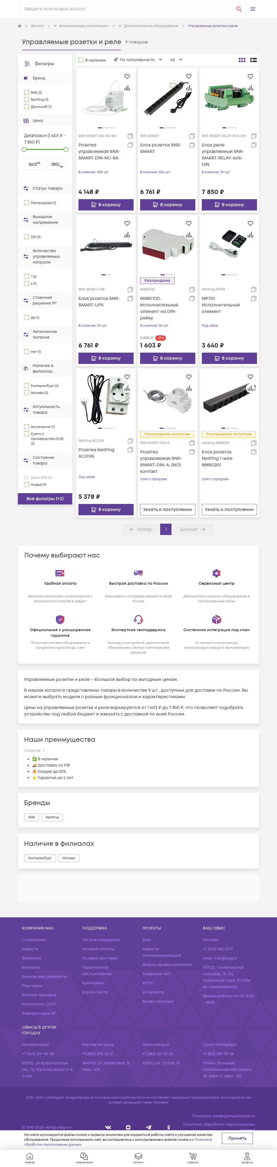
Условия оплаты (98, 949)
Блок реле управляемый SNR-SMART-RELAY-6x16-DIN (223, 155)
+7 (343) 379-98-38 (38, 1053)
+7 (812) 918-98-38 (218, 1053)
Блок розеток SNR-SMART (161, 148)
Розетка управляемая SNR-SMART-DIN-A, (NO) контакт (161, 461)
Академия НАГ (157, 974)
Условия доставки (100, 958)
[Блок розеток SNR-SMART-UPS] (106, 244)
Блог (147, 939)
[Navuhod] (128, 1127)
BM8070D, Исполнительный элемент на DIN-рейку (159, 308)
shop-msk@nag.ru (220, 958)
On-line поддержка (101, 939)
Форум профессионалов (167, 964)
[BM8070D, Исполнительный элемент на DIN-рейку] (167, 244)
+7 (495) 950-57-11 (218, 949)
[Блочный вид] (242, 60)
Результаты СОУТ (39, 1004)
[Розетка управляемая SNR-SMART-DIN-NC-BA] (106, 97)
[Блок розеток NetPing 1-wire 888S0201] (229, 398)
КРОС (148, 983)
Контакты (31, 967)
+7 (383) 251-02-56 (158, 1053)
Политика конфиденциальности (223, 1116)
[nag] (168, 1127)
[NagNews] (148, 1127)
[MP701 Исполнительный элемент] (229, 244)
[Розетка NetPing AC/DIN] (106, 398)
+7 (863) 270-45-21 (97, 1053)
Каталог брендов (39, 995)
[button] (138, 59)
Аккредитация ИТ (39, 1013)
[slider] (24, 149)
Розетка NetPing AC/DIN (96, 453)
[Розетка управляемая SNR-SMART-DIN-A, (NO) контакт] (167, 398)
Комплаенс (93, 983)
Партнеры (32, 985)
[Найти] (239, 9)
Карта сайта (95, 992)
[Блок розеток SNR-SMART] (167, 97)
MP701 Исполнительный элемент (221, 305)
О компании (34, 939)
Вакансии (31, 958)
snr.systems (153, 992)
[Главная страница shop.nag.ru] (20, 26)
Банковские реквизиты (44, 976)
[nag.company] (108, 1127)
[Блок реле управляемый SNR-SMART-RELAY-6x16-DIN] (229, 97)
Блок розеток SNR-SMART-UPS (99, 302)
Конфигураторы (158, 1001)
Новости (30, 949)
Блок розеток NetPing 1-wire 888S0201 (217, 458)
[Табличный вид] (253, 60)
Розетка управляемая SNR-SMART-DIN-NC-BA (99, 151)
